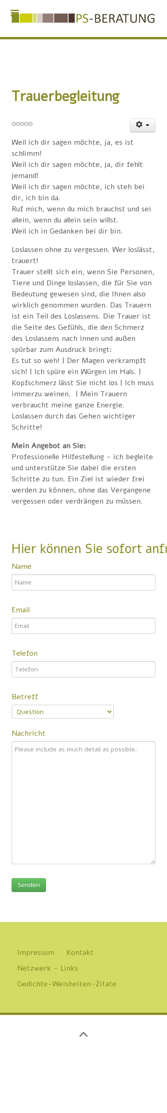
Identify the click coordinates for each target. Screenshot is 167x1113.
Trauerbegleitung (66, 96)
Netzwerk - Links (47, 968)
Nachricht (28, 733)
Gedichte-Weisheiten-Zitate (66, 984)
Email (21, 610)
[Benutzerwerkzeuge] (143, 125)
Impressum (35, 952)
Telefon (25, 653)
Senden (29, 884)
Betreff (25, 697)
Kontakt (80, 952)
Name (22, 566)
